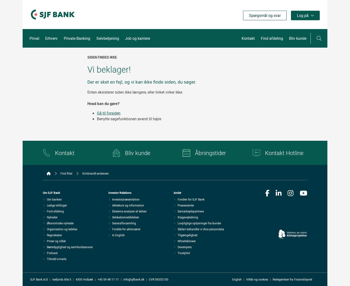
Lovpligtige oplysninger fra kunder (199, 223)
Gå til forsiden (108, 113)
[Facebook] (267, 193)
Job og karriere (137, 38)
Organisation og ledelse (62, 229)
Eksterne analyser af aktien (129, 211)
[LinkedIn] (279, 193)
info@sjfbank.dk (133, 279)
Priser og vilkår (56, 241)
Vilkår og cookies (257, 279)
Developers (185, 247)
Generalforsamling (124, 223)
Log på (303, 15)
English (237, 279)
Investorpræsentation (126, 199)
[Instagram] (291, 193)
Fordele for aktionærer (126, 229)
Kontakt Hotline (284, 153)
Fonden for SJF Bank (191, 199)
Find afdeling (272, 38)
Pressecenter (186, 205)
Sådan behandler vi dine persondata (201, 229)
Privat (34, 38)
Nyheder (52, 217)
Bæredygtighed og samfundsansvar (70, 247)
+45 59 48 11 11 (108, 279)
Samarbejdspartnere (191, 211)
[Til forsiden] (52, 19)
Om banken (54, 199)
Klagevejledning (188, 217)
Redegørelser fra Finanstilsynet (292, 279)
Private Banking (77, 38)
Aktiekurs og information (128, 205)
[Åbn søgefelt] (319, 38)
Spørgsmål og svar (265, 15)
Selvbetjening (107, 38)
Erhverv (51, 38)
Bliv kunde (297, 38)
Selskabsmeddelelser (125, 217)
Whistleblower (187, 241)
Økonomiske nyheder (60, 223)
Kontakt (248, 38)
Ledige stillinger (57, 205)
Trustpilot (184, 253)
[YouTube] (303, 193)
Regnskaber (54, 235)
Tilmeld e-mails (56, 259)
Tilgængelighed (187, 235)
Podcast (52, 253)
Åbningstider (210, 153)
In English (118, 235)
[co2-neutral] (293, 220)
